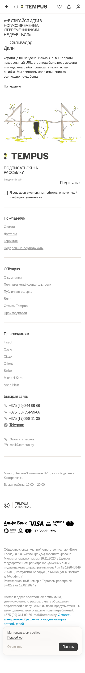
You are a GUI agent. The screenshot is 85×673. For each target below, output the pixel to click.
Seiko (8, 370)
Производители (15, 313)
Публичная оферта (18, 291)
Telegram (16, 425)
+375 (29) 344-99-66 (24, 406)
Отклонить (14, 646)
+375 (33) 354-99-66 (24, 412)
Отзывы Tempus (15, 306)
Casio (8, 349)
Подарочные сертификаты (23, 248)
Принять (68, 646)
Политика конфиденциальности (27, 284)
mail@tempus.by (22, 445)
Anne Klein (11, 385)
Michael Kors (13, 378)
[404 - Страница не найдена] (34, 6)
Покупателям (14, 218)
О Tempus (12, 269)
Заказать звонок (22, 439)
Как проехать (13, 478)
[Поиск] (16, 6)
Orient (8, 363)
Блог (7, 299)
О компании (13, 277)
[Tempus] (26, 156)
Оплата (9, 227)
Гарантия (11, 241)
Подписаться (70, 183)
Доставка (10, 234)
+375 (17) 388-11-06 (24, 419)
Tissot (8, 342)
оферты (52, 192)
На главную (12, 86)
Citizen (8, 356)
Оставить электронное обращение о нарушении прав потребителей (37, 619)
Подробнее (14, 637)
